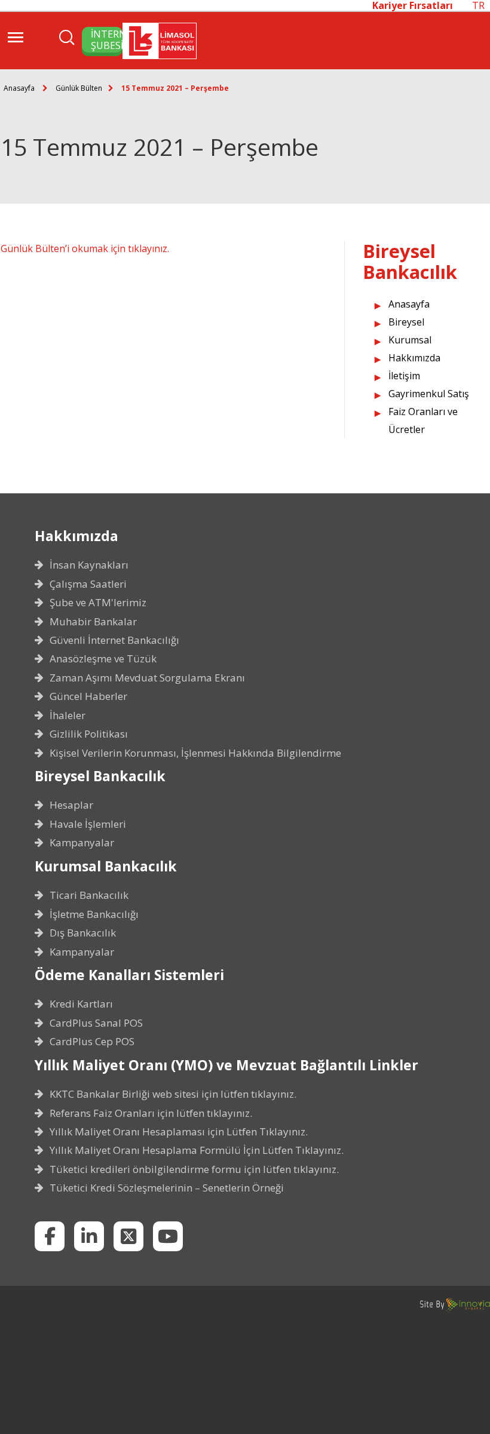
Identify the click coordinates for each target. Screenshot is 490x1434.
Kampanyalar (82, 843)
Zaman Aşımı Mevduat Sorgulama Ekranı (147, 678)
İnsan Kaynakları (89, 565)
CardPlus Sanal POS (96, 1023)
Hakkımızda (414, 357)
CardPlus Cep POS (92, 1042)
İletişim (404, 375)
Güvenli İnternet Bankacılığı (114, 640)
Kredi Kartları (81, 1004)
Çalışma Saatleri (88, 584)
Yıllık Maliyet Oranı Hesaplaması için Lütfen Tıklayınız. (179, 1132)
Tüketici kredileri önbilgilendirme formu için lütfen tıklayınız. (194, 1169)
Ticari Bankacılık (89, 895)
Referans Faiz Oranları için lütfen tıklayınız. (151, 1113)
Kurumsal (409, 339)
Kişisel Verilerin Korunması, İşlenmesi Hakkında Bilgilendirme (195, 753)
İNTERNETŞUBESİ (106, 39)
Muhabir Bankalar (93, 622)
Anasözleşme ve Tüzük (103, 659)
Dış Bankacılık (83, 933)
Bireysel (406, 321)
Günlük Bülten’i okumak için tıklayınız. (85, 248)
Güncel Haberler (88, 696)
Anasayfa (19, 88)
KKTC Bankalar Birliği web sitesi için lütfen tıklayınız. (173, 1094)
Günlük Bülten (79, 88)
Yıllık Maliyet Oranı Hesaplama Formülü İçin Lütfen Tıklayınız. (197, 1150)
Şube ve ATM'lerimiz (98, 603)
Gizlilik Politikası (89, 734)
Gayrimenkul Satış (428, 393)
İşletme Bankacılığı (94, 914)
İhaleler (67, 715)
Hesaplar (71, 805)
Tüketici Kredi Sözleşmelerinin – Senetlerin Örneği (167, 1188)
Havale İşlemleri (88, 824)
